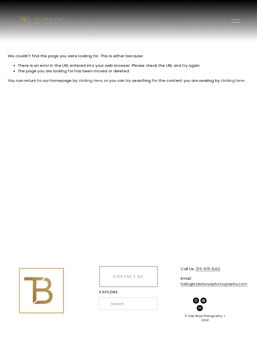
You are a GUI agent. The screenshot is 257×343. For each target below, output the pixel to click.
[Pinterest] (204, 301)
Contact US (128, 276)
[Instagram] (196, 301)
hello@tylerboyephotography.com (214, 284)
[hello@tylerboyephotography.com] (200, 308)
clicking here (90, 80)
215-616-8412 (208, 268)
